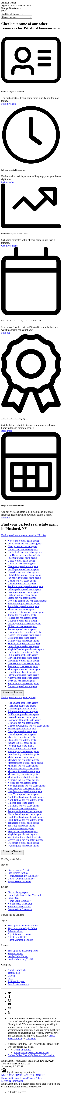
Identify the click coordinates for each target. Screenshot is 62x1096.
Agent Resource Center (19, 934)
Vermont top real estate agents (23, 831)
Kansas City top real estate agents (24, 635)
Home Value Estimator (19, 900)
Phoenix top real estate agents (22, 557)
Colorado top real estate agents (23, 717)
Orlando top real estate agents (22, 620)
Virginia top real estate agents (22, 834)
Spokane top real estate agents (23, 666)
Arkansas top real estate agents (23, 711)
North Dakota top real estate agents (25, 800)
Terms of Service (22, 1049)
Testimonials (14, 972)
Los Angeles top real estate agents (24, 543)
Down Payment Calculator (21, 878)
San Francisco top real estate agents (25, 586)
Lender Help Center (18, 956)
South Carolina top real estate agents (26, 817)
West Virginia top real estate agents (25, 840)
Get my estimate (9, 245)
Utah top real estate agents (21, 828)
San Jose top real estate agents (23, 652)
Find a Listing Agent (18, 892)
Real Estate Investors (18, 984)
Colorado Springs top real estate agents (27, 600)
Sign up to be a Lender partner (23, 950)
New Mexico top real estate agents (25, 791)
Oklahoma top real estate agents (23, 805)
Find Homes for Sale (18, 873)
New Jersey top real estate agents (24, 788)
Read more (6, 430)
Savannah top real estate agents (23, 683)
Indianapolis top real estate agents (24, 589)
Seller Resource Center (19, 906)
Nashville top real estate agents (23, 572)
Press (10, 978)
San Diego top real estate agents (24, 555)
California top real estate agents (23, 714)
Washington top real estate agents (24, 623)
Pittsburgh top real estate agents (23, 675)
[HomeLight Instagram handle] (9, 1001)
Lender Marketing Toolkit (21, 959)
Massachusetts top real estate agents (25, 762)
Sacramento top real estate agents (24, 632)
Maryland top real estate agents (23, 760)
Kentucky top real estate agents (23, 751)
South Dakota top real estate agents (25, 820)
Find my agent (8, 103)
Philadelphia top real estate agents (24, 575)
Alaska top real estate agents (22, 705)
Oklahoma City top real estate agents (26, 612)
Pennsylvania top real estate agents (25, 811)
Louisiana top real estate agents (23, 754)
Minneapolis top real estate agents (24, 669)
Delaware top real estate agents (23, 722)
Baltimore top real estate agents (23, 640)
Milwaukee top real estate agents (24, 643)
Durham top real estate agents (22, 686)
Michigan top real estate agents (23, 765)
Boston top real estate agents (22, 637)
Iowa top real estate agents (21, 745)
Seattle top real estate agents (22, 597)
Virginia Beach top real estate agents (26, 649)
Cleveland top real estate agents (23, 657)
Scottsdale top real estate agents (23, 606)
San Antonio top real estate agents (24, 552)
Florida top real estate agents (22, 728)
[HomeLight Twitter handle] (9, 993)
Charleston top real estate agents (24, 663)
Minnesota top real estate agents (23, 768)
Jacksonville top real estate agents (24, 577)
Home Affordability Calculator (23, 875)
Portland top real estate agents (22, 595)
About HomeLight (17, 970)
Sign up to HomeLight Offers (22, 928)
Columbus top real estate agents (23, 592)
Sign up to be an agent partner (23, 925)
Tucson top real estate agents (22, 629)
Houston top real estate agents (23, 549)
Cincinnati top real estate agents (23, 660)
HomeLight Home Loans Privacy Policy (21, 1078)
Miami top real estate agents (21, 609)
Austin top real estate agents (22, 563)
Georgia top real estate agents (22, 731)
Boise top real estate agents (21, 680)
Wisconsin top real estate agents (23, 842)
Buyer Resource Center (19, 881)
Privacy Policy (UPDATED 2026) (31, 1052)
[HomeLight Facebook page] (9, 997)
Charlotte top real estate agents (23, 566)
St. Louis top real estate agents (23, 655)
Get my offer (7, 182)
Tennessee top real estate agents (23, 822)
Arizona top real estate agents (22, 708)
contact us (31, 1038)
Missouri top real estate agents (23, 774)
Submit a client (15, 931)
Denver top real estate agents (22, 580)
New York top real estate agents (23, 540)
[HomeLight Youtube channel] (9, 1005)
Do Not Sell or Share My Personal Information (31, 1055)
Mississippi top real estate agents (24, 771)
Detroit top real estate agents (22, 672)
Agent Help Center (17, 937)
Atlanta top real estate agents (22, 583)
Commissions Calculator (20, 909)
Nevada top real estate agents (22, 782)
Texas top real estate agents (21, 825)
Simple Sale (14, 898)
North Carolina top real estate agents (26, 797)
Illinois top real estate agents (22, 740)
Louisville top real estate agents (23, 646)
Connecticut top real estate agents (24, 720)
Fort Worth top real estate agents (24, 603)
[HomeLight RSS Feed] (9, 1013)
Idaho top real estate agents (21, 737)
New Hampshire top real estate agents (26, 785)
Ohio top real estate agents (21, 802)
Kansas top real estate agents (22, 748)
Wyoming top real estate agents (23, 845)
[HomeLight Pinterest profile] (9, 1009)
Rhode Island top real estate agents (25, 814)
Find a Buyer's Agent (18, 870)
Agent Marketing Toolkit (20, 939)
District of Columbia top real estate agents (28, 725)
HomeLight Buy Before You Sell (24, 895)
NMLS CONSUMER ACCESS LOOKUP (23, 1075)
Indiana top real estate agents (22, 742)
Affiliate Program (16, 981)
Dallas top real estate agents (21, 560)
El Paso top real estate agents (22, 626)
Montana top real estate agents (23, 777)
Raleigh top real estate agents (22, 617)
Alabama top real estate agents (23, 702)
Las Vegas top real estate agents (23, 569)
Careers (11, 975)
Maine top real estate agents (21, 757)
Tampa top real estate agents (22, 615)
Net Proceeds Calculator (20, 903)
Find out (5, 332)
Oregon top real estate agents (22, 808)
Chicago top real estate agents (22, 546)
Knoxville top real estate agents (23, 677)
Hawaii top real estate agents (22, 734)
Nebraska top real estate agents (23, 780)
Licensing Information (12, 1081)
